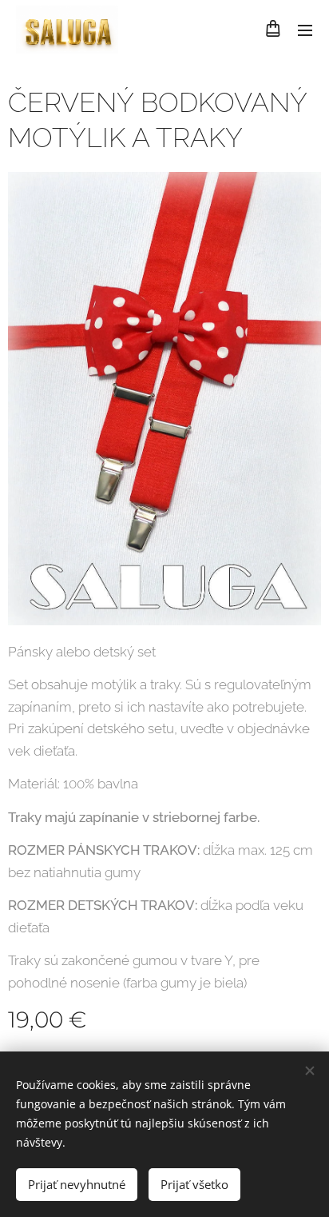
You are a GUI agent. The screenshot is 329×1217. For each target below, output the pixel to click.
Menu (305, 30)
